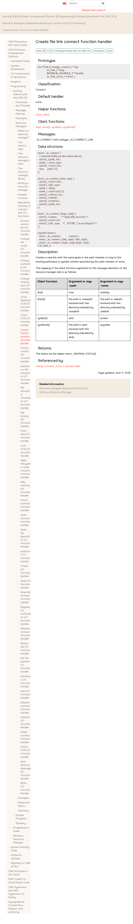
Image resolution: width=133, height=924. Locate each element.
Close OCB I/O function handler (25, 320)
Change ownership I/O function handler (25, 267)
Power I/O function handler (25, 571)
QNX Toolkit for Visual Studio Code (18, 880)
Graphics (16, 81)
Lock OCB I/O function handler (25, 450)
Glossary (20, 823)
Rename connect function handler (25, 633)
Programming (65, 16)
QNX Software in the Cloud (18, 873)
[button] (7, 41)
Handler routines (22, 196)
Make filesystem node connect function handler (25, 469)
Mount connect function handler (25, 505)
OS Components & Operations (20, 75)
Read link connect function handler (25, 597)
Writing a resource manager (23, 187)
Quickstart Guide (20, 61)
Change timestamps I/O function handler (25, 285)
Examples (23, 798)
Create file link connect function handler (25, 30)
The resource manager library (23, 173)
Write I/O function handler (25, 788)
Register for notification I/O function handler (25, 615)
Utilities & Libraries (16, 857)
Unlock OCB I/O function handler (25, 752)
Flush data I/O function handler (25, 436)
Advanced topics (23, 804)
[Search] (103, 3)
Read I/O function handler (25, 584)
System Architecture (18, 67)
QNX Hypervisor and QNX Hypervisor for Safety (17, 892)
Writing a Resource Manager (18, 839)
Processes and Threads (23, 104)
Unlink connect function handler (25, 737)
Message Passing (21, 112)
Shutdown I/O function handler (25, 681)
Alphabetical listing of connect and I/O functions (55, 23)
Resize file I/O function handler (25, 648)
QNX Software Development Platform (33, 16)
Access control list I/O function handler (25, 227)
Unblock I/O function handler (25, 722)
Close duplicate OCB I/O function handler (25, 303)
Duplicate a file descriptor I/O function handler (25, 375)
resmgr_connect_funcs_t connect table (58, 366)
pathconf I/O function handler (25, 556)
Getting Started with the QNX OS (95, 16)
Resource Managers (13, 23)
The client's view (22, 146)
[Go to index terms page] (63, 4)
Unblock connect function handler (25, 707)
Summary (23, 810)
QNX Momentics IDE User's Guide (17, 43)
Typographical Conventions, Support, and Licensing (16, 907)
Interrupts (21, 118)
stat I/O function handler (25, 694)
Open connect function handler (25, 520)
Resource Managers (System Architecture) (63, 388)
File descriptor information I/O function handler (25, 398)
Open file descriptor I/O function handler (25, 538)
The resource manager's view (24, 158)
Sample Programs (21, 817)
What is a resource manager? (23, 134)
